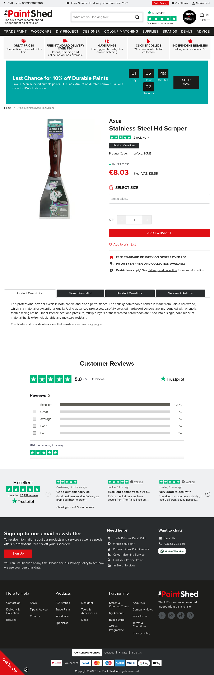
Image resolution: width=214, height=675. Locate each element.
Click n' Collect (148, 48)
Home (7, 108)
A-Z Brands (63, 603)
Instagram (171, 615)
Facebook (162, 615)
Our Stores (181, 3)
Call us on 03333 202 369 (25, 3)
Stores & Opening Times (119, 604)
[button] (12, 662)
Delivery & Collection (13, 611)
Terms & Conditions (139, 624)
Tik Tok (181, 615)
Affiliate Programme (116, 628)
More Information (80, 293)
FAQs (33, 603)
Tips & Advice (39, 609)
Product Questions (130, 293)
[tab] (30, 293)
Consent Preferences (87, 652)
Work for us (140, 616)
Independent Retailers (190, 48)
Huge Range (107, 48)
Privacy (123, 652)
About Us (139, 603)
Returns (11, 620)
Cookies (109, 652)
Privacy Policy (79, 563)
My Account (203, 3)
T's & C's (137, 652)
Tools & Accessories (89, 611)
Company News (143, 609)
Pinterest (190, 615)
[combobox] (107, 17)
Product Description (30, 293)
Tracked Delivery (65, 48)
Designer (87, 603)
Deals (85, 620)
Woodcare (62, 616)
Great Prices (24, 48)
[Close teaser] (26, 669)
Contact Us (13, 603)
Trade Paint (63, 609)
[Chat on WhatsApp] (172, 553)
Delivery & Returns (180, 293)
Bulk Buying (160, 3)
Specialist (62, 623)
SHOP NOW (186, 82)
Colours (35, 616)
